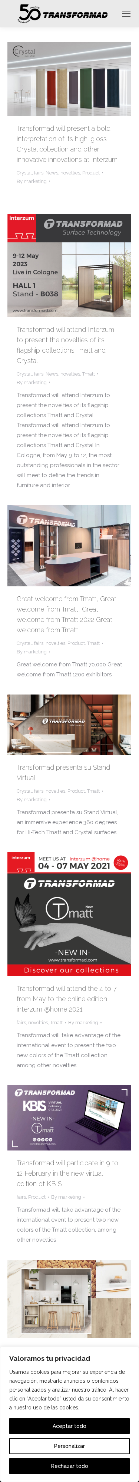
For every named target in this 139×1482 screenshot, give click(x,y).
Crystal (24, 173)
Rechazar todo (69, 1466)
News (52, 173)
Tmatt (88, 374)
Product (91, 173)
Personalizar (69, 1446)
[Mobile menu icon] (126, 14)
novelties (70, 173)
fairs (38, 173)
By (32, 181)
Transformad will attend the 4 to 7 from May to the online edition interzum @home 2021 (67, 999)
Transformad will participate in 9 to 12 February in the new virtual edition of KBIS (67, 1173)
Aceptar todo (69, 1426)
